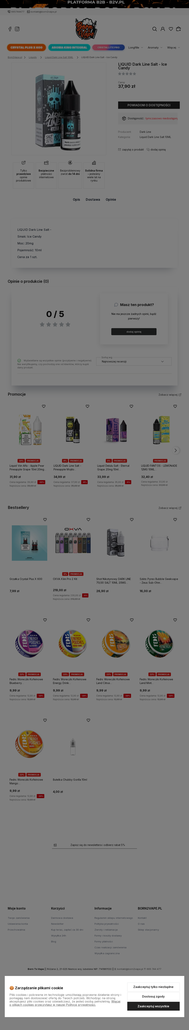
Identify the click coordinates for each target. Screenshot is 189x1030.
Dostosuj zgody (153, 996)
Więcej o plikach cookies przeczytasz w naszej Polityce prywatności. (64, 1003)
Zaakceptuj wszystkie (153, 1006)
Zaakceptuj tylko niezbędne (153, 987)
